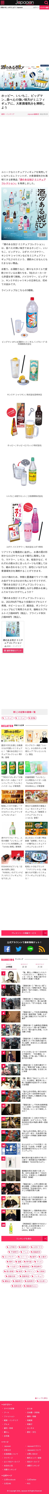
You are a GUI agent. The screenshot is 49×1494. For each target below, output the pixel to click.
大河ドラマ (37, 1247)
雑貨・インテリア (7, 114)
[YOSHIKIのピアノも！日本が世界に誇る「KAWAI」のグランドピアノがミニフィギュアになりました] (12, 858)
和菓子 (29, 1424)
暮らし (6, 1432)
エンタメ (30, 1428)
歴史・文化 (31, 1432)
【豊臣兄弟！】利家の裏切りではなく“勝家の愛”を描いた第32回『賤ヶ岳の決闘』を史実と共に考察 (34, 1068)
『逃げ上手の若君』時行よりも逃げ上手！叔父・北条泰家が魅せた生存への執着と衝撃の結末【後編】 (34, 1134)
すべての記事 (9, 1408)
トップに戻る (42, 1398)
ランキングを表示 (23, 1238)
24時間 (9, 965)
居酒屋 (33, 718)
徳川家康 (9, 1271)
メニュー (2, 3)
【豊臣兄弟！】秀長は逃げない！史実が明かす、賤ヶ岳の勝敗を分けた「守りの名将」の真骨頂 (34, 1002)
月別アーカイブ (33, 1461)
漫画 (19, 1261)
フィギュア (8, 718)
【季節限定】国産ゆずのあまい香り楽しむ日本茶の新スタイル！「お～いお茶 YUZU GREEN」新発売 (34, 1226)
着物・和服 (31, 1416)
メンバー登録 (44, 7)
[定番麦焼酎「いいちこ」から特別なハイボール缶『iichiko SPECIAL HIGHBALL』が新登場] (36, 768)
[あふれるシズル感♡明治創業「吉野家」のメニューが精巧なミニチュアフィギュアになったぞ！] (36, 829)
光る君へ (42, 1281)
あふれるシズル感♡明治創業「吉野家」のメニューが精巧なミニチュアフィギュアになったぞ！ (35, 842)
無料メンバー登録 (34, 1457)
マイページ (8, 1457)
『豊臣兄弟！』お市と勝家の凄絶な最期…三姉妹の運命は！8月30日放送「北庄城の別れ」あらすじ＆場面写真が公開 (35, 1187)
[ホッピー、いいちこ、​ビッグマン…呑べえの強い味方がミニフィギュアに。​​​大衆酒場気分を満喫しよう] (24, 77)
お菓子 (43, 1256)
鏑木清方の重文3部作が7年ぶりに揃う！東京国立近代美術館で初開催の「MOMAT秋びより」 (34, 1159)
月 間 (40, 965)
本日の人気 (8, 1465)
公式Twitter (19, 949)
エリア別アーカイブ (12, 1461)
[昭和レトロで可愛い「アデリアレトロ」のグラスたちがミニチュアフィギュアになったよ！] (12, 797)
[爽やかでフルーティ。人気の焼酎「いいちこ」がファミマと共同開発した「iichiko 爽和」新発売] (12, 829)
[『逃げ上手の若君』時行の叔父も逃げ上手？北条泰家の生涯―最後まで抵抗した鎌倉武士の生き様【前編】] (10, 1096)
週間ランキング (33, 1465)
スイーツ (23, 1256)
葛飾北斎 (17, 1286)
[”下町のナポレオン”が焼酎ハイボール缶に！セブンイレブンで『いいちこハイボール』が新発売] (12, 768)
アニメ (25, 1252)
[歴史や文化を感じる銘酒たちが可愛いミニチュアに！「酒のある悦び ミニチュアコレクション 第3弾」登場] (12, 736)
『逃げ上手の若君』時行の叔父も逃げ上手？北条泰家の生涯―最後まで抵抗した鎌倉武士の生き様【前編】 (34, 1094)
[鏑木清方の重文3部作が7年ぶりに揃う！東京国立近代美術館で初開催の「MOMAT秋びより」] (10, 1163)
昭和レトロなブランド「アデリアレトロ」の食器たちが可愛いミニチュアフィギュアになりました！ (35, 872)
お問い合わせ (32, 1454)
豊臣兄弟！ (12, 1276)
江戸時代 (12, 1247)
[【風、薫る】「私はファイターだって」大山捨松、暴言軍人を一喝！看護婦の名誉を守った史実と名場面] (10, 1083)
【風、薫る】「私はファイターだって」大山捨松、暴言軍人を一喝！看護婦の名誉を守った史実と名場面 (34, 1081)
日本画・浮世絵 (33, 1412)
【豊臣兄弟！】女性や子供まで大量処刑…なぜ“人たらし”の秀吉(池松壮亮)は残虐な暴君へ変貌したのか (35, 1121)
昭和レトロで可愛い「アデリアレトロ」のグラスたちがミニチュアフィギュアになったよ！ (11, 810)
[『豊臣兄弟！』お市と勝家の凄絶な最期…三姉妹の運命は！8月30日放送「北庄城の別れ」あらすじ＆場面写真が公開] (10, 1189)
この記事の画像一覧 (26, 711)
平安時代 (14, 1252)
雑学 (34, 1256)
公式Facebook (7, 949)
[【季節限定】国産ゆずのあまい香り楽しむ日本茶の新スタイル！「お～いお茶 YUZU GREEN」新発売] (10, 1229)
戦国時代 (24, 1247)
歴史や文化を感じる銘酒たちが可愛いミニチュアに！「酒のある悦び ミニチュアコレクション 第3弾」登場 (12, 751)
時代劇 (29, 1261)
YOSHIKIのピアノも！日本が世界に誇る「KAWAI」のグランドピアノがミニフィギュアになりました (12, 872)
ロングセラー (10, 1256)
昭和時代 (30, 1281)
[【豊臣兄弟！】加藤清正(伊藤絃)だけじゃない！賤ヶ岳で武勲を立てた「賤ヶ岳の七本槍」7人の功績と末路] (10, 1030)
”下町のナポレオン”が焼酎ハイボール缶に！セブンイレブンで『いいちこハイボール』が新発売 (11, 781)
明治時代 (37, 1266)
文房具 (42, 1271)
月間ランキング (10, 1469)
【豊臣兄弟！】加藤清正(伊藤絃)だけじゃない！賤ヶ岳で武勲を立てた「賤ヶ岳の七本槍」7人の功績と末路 (35, 1028)
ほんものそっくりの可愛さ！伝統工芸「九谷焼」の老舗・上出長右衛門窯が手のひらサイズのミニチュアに (34, 1147)
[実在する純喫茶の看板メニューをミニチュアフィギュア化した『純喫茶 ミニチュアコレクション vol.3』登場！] (36, 797)
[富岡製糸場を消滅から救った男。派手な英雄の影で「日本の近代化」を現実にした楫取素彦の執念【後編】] (10, 1176)
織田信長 (25, 1266)
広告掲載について (11, 1454)
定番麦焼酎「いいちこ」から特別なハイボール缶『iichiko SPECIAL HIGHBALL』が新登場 (35, 781)
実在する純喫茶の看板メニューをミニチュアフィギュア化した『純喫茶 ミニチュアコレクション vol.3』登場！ (36, 811)
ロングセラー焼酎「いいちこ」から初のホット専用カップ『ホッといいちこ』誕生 (35, 750)
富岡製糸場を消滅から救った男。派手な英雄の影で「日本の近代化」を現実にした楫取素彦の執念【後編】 (34, 1173)
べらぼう (13, 1266)
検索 (46, 3)
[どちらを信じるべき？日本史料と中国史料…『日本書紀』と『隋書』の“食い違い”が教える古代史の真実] (10, 1057)
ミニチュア (22, 718)
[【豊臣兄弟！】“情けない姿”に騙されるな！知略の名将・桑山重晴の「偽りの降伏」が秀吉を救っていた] (10, 991)
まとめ (29, 1408)
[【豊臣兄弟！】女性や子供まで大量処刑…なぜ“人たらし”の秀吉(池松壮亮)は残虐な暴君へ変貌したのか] (10, 1123)
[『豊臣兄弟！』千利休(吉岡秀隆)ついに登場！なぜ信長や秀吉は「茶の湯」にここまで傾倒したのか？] (10, 1110)
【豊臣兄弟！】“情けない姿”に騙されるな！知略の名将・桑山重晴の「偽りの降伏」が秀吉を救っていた (34, 988)
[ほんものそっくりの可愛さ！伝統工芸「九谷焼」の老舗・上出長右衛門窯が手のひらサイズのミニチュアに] (10, 1149)
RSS (42, 949)
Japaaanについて (34, 1450)
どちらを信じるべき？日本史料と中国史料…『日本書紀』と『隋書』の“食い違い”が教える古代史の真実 (34, 1054)
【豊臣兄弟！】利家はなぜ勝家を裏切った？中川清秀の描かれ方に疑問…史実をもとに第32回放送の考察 (34, 1041)
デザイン (30, 1271)
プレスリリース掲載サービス (23, 933)
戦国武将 (36, 1252)
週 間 (24, 965)
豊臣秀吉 (25, 1276)
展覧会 (7, 1281)
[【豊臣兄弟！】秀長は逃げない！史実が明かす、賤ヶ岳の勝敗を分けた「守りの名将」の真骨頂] (10, 1004)
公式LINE (30, 949)
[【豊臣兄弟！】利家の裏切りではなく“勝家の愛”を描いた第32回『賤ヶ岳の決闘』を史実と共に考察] (10, 1070)
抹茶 (20, 1271)
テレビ (39, 1261)
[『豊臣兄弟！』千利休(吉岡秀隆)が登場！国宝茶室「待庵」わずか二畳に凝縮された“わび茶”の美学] (10, 1017)
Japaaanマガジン (34, 1446)
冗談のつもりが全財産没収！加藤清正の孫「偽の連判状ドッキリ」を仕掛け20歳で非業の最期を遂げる (34, 1200)
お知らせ (7, 1450)
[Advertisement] (24, 36)
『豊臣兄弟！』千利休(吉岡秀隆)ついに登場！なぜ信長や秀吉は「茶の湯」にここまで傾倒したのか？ (35, 1107)
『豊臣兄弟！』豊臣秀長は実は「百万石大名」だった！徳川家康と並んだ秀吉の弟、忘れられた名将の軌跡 (34, 1213)
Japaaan (24, 2)
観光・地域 (8, 1428)
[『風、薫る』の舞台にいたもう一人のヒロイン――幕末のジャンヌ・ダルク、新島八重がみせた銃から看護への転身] (10, 977)
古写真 (6, 1436)
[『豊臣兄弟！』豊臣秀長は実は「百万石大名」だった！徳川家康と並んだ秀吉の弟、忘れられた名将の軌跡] (10, 1215)
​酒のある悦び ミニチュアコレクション (13, 641)
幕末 (11, 1261)
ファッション (9, 1416)
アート (6, 1412)
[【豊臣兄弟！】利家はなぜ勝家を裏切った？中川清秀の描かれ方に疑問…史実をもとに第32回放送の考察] (10, 1043)
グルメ (6, 1424)
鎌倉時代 (18, 1281)
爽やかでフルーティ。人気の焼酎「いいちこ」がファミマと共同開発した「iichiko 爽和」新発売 (11, 842)
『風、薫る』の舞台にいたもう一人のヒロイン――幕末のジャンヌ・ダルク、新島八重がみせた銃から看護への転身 (34, 975)
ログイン (36, 7)
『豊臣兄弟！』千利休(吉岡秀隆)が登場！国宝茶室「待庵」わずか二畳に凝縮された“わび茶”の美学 (35, 1015)
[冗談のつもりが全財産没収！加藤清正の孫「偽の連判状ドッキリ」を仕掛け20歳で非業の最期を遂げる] (10, 1202)
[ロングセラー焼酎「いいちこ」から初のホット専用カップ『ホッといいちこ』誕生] (36, 736)
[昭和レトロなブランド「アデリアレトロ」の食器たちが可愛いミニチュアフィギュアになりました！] (36, 858)
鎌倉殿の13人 (31, 1286)
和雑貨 (29, 1420)
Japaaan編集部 (33, 114)
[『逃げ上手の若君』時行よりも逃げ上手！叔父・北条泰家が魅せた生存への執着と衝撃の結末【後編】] (10, 1136)
